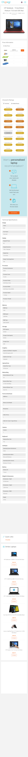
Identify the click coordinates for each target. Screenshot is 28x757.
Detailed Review (16, 103)
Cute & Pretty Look (8, 142)
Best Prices (7, 46)
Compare (14, 564)
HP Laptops (8, 539)
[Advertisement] (14, 82)
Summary (7, 103)
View (22, 50)
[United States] (21, 2)
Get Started (14, 212)
